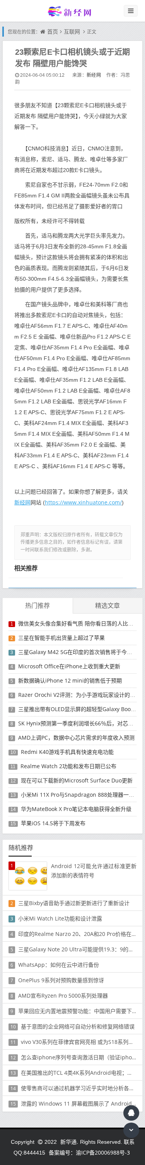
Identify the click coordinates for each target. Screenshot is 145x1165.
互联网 (72, 31)
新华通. (69, 1141)
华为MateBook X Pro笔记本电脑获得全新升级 (76, 809)
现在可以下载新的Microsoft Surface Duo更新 (77, 780)
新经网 (94, 75)
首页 (52, 31)
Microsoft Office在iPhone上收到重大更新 (69, 666)
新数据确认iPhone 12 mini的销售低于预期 (70, 680)
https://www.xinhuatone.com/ (83, 502)
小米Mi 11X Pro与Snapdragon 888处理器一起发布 (83, 794)
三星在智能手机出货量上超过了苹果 (61, 637)
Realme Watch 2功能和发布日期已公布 (68, 766)
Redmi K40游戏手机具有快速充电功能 (67, 751)
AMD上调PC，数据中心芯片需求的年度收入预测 (76, 737)
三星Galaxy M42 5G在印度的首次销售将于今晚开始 (80, 652)
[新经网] (73, 11)
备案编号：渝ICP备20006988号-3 (89, 1152)
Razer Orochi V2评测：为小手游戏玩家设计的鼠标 (79, 694)
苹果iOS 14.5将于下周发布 (53, 823)
